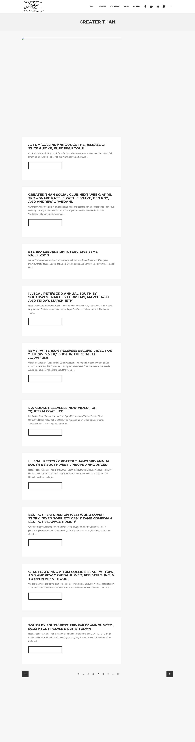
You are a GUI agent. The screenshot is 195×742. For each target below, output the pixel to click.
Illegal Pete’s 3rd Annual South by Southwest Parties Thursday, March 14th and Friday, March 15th (68, 297)
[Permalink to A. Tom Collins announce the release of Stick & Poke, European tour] (71, 87)
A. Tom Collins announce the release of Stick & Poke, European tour (67, 146)
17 (118, 673)
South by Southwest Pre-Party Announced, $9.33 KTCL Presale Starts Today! (70, 627)
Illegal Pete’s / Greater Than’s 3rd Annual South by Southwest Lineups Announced (69, 463)
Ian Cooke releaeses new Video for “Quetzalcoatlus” (62, 409)
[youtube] (164, 6)
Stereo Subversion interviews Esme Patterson (63, 253)
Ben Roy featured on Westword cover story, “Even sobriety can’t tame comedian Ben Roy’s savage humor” (70, 518)
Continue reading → (45, 165)
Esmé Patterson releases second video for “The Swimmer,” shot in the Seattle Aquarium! (70, 354)
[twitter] (151, 6)
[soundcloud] (158, 6)
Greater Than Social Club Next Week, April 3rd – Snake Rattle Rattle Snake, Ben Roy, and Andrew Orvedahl (70, 198)
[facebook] (145, 6)
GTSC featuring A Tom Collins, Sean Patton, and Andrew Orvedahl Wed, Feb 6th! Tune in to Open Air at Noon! (71, 575)
